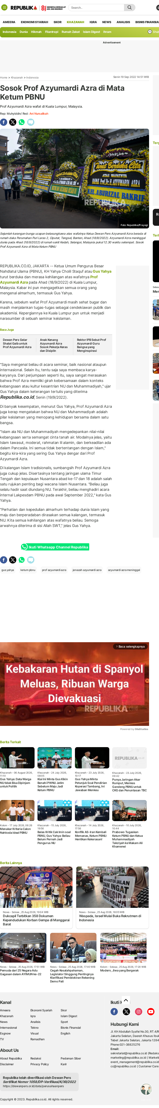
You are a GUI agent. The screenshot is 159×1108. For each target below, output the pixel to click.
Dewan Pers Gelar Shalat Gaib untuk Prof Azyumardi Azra (17, 343)
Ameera (5, 1010)
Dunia (24, 31)
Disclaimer (7, 1064)
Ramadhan (37, 1039)
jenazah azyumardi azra (87, 570)
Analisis (35, 1022)
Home (3, 77)
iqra (93, 22)
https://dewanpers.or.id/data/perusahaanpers (33, 1086)
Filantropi (51, 31)
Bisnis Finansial (71, 1027)
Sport (64, 1022)
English (65, 1033)
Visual (34, 1033)
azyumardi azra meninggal (124, 570)
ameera (9, 22)
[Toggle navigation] (4, 7)
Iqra (33, 1016)
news (106, 22)
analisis (123, 22)
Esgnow (5, 1033)
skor (57, 22)
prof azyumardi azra (54, 570)
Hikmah (36, 31)
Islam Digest (91, 31)
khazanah (75, 22)
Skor (64, 1010)
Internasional (8, 1027)
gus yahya (7, 570)
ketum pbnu (27, 570)
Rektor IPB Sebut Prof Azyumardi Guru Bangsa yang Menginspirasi (91, 345)
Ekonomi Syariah (34, 22)
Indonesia (9, 31)
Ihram (107, 31)
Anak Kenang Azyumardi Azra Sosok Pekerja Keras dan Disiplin (54, 345)
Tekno (34, 1027)
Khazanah (17, 77)
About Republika (11, 1058)
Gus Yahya (101, 271)
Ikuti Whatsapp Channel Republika (58, 547)
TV (2, 1039)
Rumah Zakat (71, 31)
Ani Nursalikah (38, 113)
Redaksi (35, 1058)
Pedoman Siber (71, 1058)
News (4, 1022)
